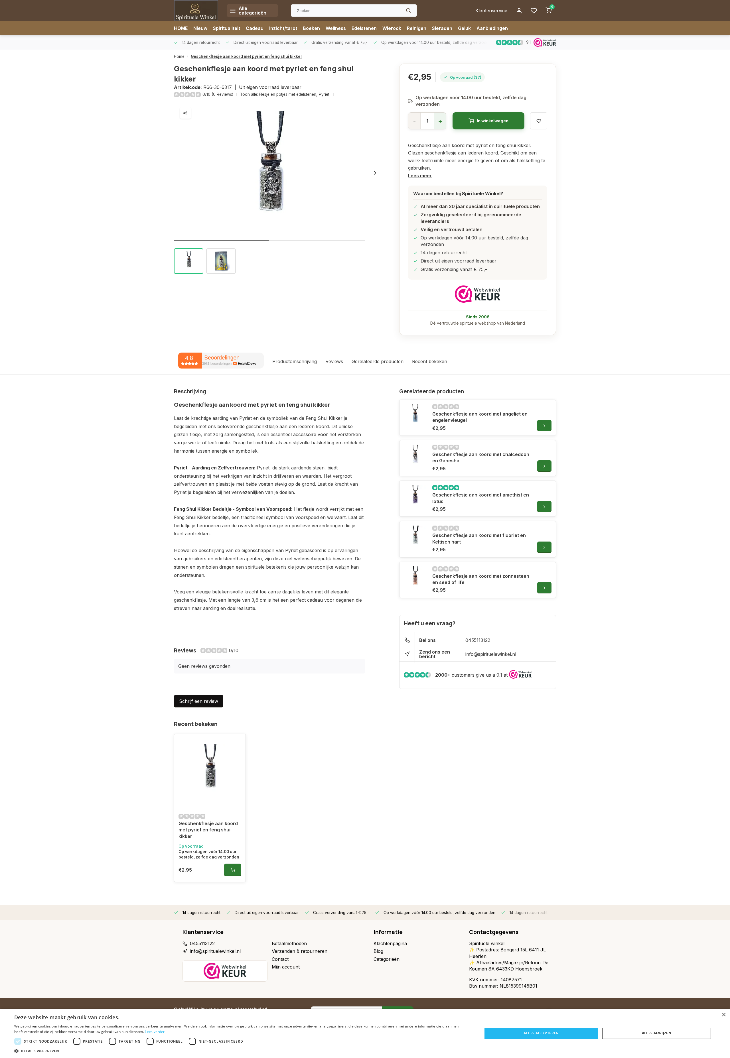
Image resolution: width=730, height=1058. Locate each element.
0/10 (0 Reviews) (217, 94)
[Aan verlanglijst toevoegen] (237, 742)
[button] (375, 173)
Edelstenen (364, 28)
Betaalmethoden (289, 943)
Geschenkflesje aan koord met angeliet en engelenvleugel (480, 417)
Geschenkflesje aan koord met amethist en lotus (480, 498)
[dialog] (365, 1033)
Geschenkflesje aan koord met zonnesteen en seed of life (480, 579)
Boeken (311, 28)
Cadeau (254, 28)
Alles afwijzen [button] (657, 1033)
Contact (280, 959)
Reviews (334, 361)
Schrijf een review (198, 701)
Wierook (391, 28)
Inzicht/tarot (283, 28)
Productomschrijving (294, 361)
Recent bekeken (429, 361)
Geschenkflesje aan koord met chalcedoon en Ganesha (480, 457)
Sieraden (442, 28)
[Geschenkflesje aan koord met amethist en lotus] (415, 496)
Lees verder (155, 1031)
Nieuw (200, 28)
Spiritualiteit (226, 28)
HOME (181, 28)
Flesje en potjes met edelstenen (288, 94)
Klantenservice (491, 10)
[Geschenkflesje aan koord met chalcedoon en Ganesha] (415, 456)
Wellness (336, 28)
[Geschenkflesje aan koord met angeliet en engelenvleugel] (415, 415)
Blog (378, 951)
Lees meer (420, 175)
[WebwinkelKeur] (477, 294)
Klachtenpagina (390, 943)
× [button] (723, 1015)
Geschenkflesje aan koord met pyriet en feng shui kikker (246, 56)
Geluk (464, 28)
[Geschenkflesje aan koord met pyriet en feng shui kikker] (210, 771)
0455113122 (477, 640)
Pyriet (324, 94)
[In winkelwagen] (232, 870)
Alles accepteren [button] (541, 1033)
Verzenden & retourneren (299, 951)
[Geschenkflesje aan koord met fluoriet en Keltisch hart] (415, 537)
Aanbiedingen (492, 28)
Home (179, 56)
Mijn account (286, 967)
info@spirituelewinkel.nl (490, 654)
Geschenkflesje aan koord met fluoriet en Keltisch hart (479, 538)
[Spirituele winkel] (196, 10)
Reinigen (416, 28)
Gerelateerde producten (377, 361)
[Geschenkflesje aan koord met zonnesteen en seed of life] (415, 577)
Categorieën (387, 959)
